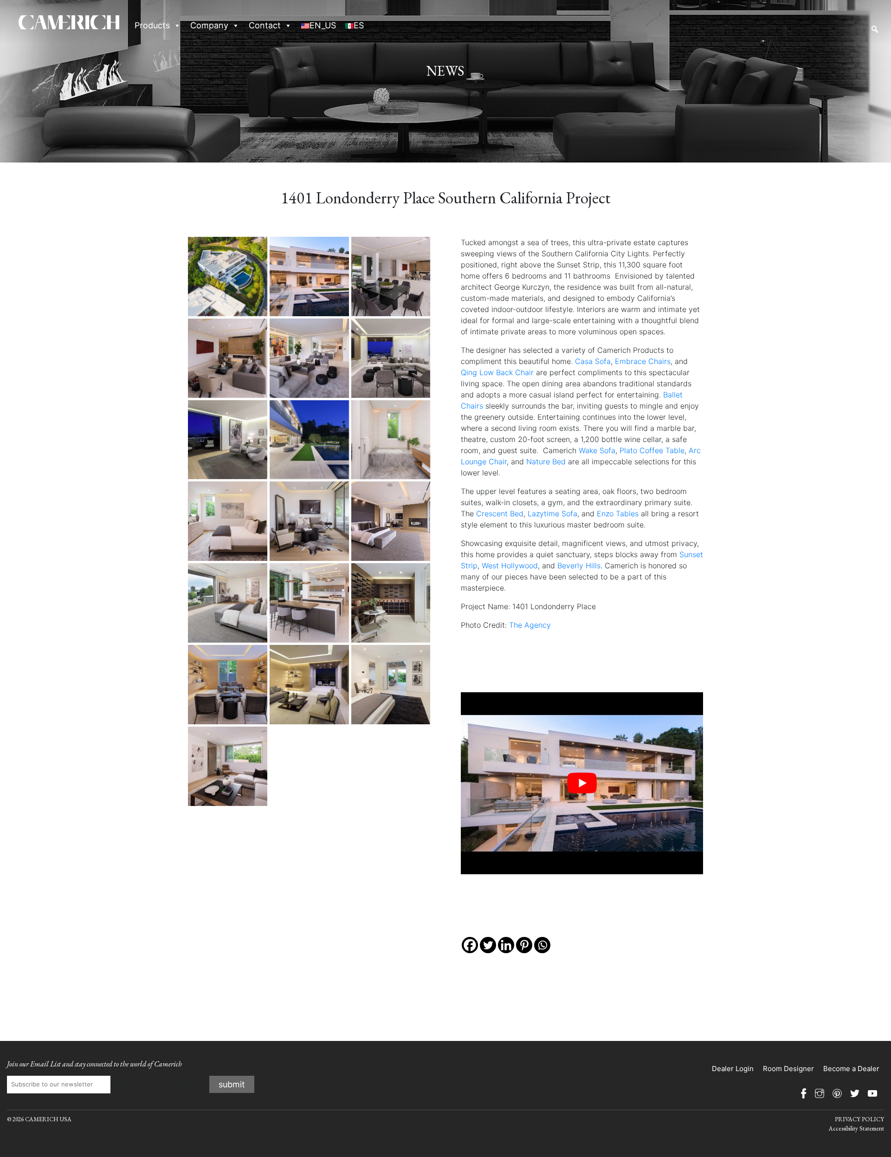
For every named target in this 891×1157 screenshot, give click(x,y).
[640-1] (227, 276)
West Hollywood (510, 565)
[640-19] (227, 684)
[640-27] (227, 521)
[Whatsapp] (542, 945)
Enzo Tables (618, 513)
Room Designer (788, 1068)
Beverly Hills (578, 565)
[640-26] (391, 440)
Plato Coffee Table (652, 450)
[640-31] (391, 521)
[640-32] (227, 603)
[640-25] (227, 440)
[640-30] (309, 521)
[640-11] (309, 358)
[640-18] (391, 603)
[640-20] (309, 684)
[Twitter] (488, 945)
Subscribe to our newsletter (158, 1083)
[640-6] (391, 276)
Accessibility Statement (856, 1128)
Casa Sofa (593, 361)
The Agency (530, 625)
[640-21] (391, 684)
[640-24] (227, 766)
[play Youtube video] (582, 783)
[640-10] (391, 358)
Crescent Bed (499, 513)
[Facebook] (470, 945)
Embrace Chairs (643, 361)
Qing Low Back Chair (497, 372)
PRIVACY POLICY (859, 1119)
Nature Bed (546, 461)
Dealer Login (733, 1068)
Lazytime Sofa (552, 513)
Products (152, 25)
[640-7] (227, 358)
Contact (265, 25)
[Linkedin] (506, 945)
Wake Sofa (597, 450)
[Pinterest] (524, 945)
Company (209, 25)
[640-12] (309, 603)
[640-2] (309, 276)
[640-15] (309, 440)
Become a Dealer (851, 1068)
